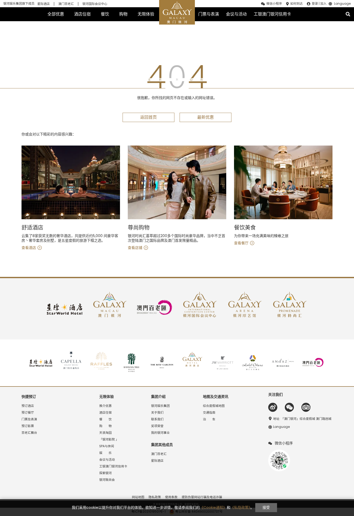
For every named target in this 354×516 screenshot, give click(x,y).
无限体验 (146, 14)
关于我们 (157, 413)
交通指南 (209, 413)
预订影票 (28, 426)
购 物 (105, 426)
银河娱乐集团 (160, 406)
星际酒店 (43, 4)
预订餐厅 (28, 413)
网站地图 (138, 497)
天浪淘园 (105, 433)
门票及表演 (29, 419)
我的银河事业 (160, 433)
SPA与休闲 (106, 446)
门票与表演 (208, 14)
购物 (123, 14)
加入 (323, 4)
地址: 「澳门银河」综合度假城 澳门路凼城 (302, 419)
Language (342, 3)
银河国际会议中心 (94, 4)
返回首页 (148, 117)
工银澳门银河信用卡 (272, 14)
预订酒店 (28, 406)
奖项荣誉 (157, 426)
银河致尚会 (107, 480)
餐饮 (105, 14)
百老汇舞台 (29, 433)
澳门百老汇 (66, 4)
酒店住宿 (82, 14)
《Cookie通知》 (213, 507)
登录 (315, 4)
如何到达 (296, 4)
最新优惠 (205, 117)
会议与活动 (236, 14)
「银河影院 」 (109, 439)
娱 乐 (105, 453)
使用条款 (171, 497)
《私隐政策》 (240, 507)
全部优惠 (55, 14)
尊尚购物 (139, 227)
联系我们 (157, 419)
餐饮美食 (245, 227)
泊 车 (209, 419)
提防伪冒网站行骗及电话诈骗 (202, 497)
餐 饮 (105, 419)
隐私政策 (154, 497)
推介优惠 (105, 406)
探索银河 (105, 473)
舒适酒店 (32, 227)
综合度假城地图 (214, 406)
